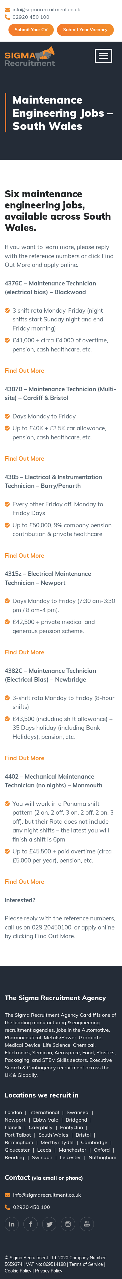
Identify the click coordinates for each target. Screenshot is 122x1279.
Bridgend (76, 1120)
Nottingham (102, 1157)
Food (88, 1052)
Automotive (95, 1030)
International (44, 1112)
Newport (15, 1120)
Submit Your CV (31, 30)
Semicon (42, 1052)
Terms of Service (86, 1264)
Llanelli (13, 1127)
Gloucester (17, 1150)
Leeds (44, 1150)
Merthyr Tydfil (57, 1142)
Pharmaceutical (23, 1037)
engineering (86, 1022)
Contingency (41, 1067)
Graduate (90, 1037)
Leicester (70, 1157)
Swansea (78, 1112)
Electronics (17, 1052)
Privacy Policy (48, 1271)
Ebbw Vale (45, 1120)
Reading (14, 1157)
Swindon (42, 1157)
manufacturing (49, 1022)
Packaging (17, 1060)
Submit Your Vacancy (85, 30)
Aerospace (67, 1052)
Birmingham (19, 1142)
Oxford (102, 1150)
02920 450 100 (31, 17)
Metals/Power (60, 1037)
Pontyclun (71, 1127)
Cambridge (94, 1142)
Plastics (105, 1052)
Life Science (56, 1045)
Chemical (83, 1045)
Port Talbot (18, 1135)
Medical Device (22, 1045)
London (13, 1112)
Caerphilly (41, 1127)
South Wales (53, 1135)
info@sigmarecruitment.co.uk (46, 9)
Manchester (72, 1150)
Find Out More (24, 370)
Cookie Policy (18, 1271)
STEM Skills (55, 1060)
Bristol (83, 1135)
